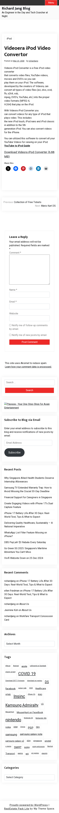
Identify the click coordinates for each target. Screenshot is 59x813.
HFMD (8, 694)
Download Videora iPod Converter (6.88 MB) (29, 154)
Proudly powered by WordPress (29, 805)
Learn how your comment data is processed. (28, 366)
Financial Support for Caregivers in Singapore (28, 497)
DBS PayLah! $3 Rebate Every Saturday (25, 542)
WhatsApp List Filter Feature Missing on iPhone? (25, 534)
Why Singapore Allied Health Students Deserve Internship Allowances (29, 480)
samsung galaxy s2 (14, 741)
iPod (9, 38)
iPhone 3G (31, 694)
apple (24, 666)
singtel (48, 741)
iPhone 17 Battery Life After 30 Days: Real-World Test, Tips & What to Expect (27, 515)
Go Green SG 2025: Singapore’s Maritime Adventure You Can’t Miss (25, 550)
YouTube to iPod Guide (17, 145)
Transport (10, 753)
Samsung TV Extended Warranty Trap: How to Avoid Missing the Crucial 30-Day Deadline (28, 489)
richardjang (33, 61)
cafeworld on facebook (38, 666)
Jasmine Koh (11, 610)
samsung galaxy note (31, 734)
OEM (15, 727)
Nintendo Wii (41, 718)
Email (13, 301)
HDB (31, 688)
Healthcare (40, 688)
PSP (30, 727)
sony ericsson (38, 746)
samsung (11, 734)
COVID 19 (27, 673)
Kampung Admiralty (21, 705)
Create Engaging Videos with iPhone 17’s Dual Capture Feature (28, 505)
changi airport (10, 672)
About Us (24, 604)
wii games (35, 753)
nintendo (13, 719)
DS (47, 682)
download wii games (34, 681)
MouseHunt (9, 712)
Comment (15, 252)
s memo (8, 746)
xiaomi (44, 753)
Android (16, 666)
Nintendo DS (28, 718)
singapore (37, 741)
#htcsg (7, 666)
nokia (8, 727)
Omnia (22, 727)
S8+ (38, 727)
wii (27, 753)
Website (13, 313)
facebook (10, 688)
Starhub (50, 746)
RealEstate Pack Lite (16, 808)
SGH (29, 741)
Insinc (19, 696)
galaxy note (22, 688)
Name (13, 289)
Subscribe (14, 452)
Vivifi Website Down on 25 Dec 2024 (23, 558)
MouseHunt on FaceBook (30, 712)
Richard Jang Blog (16, 8)
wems (20, 753)
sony (27, 747)
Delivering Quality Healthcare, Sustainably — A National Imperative (28, 524)
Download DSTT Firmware (15, 681)
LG (42, 704)
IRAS (40, 694)
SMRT (17, 747)
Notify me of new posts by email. (29, 335)
